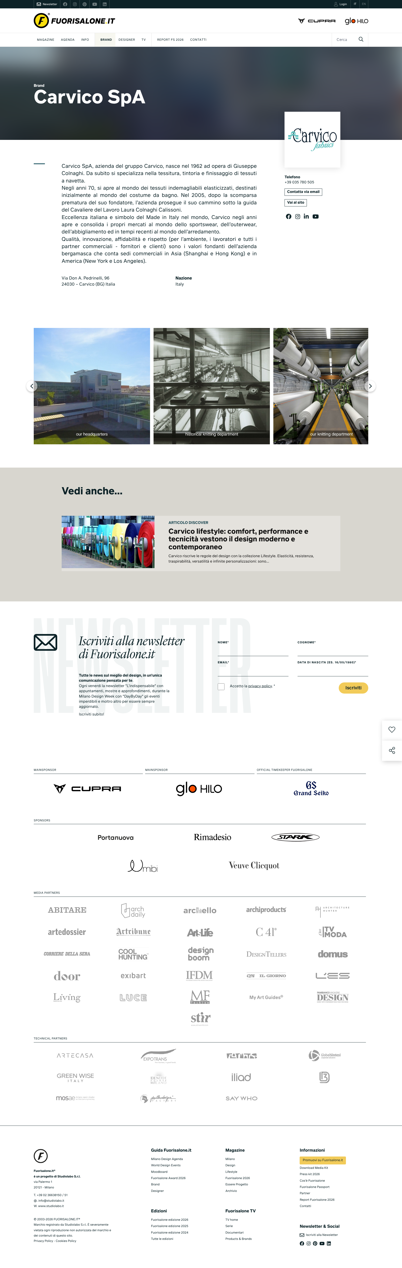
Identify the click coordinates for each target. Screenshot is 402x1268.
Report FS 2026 (170, 39)
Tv (144, 39)
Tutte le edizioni (162, 1239)
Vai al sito (295, 203)
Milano (230, 1159)
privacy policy (260, 686)
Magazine (45, 39)
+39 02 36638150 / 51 (52, 1195)
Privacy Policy (43, 1241)
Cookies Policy (66, 1241)
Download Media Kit (314, 1168)
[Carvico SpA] (92, 386)
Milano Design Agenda (167, 1159)
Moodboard (159, 1172)
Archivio (231, 1191)
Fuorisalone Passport (314, 1187)
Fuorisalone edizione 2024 (169, 1232)
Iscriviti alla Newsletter (321, 1235)
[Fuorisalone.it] (74, 20)
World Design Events (166, 1165)
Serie (229, 1226)
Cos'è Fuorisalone (312, 1180)
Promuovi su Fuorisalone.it (323, 1160)
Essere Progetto (236, 1184)
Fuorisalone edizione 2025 (169, 1226)
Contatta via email (303, 192)
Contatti (198, 39)
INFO (85, 39)
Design (230, 1165)
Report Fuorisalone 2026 (317, 1199)
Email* (223, 662)
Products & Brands (238, 1239)
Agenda (68, 39)
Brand (106, 39)
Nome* (223, 642)
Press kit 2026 (310, 1174)
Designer (127, 39)
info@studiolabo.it (51, 1200)
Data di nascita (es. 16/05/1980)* (327, 662)
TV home (231, 1219)
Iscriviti (353, 688)
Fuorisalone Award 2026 (168, 1178)
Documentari (234, 1232)
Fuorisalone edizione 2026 (169, 1219)
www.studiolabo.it (51, 1206)
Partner (305, 1193)
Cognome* (307, 642)
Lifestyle (231, 1172)
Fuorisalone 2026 (237, 1178)
